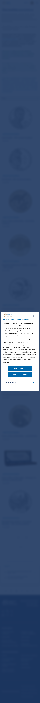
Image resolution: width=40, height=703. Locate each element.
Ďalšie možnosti (11, 383)
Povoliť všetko (20, 369)
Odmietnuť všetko (20, 375)
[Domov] (8, 315)
